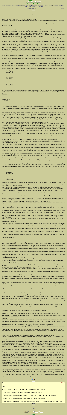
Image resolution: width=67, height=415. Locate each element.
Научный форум (40, 2)
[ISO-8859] (35, 8)
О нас (29, 2)
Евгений (3, 397)
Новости (32, 2)
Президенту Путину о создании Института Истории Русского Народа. (32, 5)
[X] (34, 379)
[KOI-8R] (30, 8)
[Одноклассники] (33, 379)
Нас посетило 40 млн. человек (47, 5)
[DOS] (33, 8)
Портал (26, 2)
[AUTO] (29, 8)
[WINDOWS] (32, 8)
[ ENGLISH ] (28, 8)
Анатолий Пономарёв (4, 400)
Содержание (28, 2)
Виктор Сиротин (3, 388)
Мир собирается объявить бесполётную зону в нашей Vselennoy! (11, 5)
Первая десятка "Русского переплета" (33, 3)
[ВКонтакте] (32, 379)
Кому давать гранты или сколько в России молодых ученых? (33, 6)
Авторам (30, 2)
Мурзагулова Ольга (4, 394)
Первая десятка (34, 2)
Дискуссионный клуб (37, 2)
